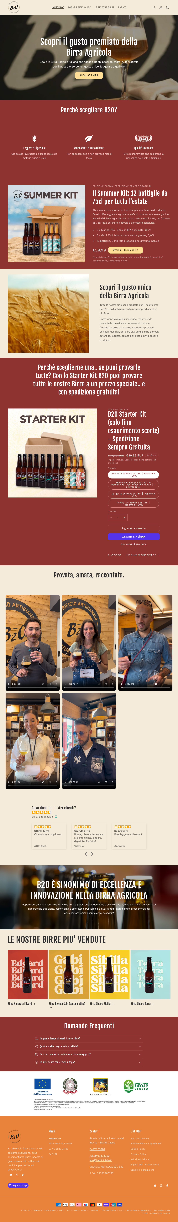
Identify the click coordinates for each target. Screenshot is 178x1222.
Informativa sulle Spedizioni (146, 1143)
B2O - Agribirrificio (36, 1210)
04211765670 (97, 1149)
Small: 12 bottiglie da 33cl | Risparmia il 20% (133, 474)
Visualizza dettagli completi (141, 554)
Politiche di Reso (140, 1138)
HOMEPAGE (55, 1138)
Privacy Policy (138, 1154)
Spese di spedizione (134, 460)
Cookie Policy (138, 1149)
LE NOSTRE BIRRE (58, 1149)
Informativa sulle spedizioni (139, 1210)
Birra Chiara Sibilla (100, 1003)
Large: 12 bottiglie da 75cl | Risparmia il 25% (133, 494)
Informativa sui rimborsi (77, 1210)
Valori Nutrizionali (140, 1159)
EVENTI (53, 1154)
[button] (154, 7)
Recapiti (94, 1210)
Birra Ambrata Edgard (20, 1003)
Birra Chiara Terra (141, 1003)
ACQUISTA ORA (89, 75)
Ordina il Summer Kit (125, 250)
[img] (90, 812)
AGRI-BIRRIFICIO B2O (60, 1143)
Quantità (112, 511)
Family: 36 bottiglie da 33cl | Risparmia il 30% (133, 503)
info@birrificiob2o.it (101, 1160)
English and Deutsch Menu (145, 1164)
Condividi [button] (116, 554)
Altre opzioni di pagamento (133, 544)
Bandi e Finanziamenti (143, 1169)
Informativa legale (162, 1210)
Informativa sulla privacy (113, 1210)
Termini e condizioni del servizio (156, 1213)
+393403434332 (100, 1155)
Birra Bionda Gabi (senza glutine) (67, 1003)
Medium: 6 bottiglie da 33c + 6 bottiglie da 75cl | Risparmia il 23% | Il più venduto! (133, 484)
